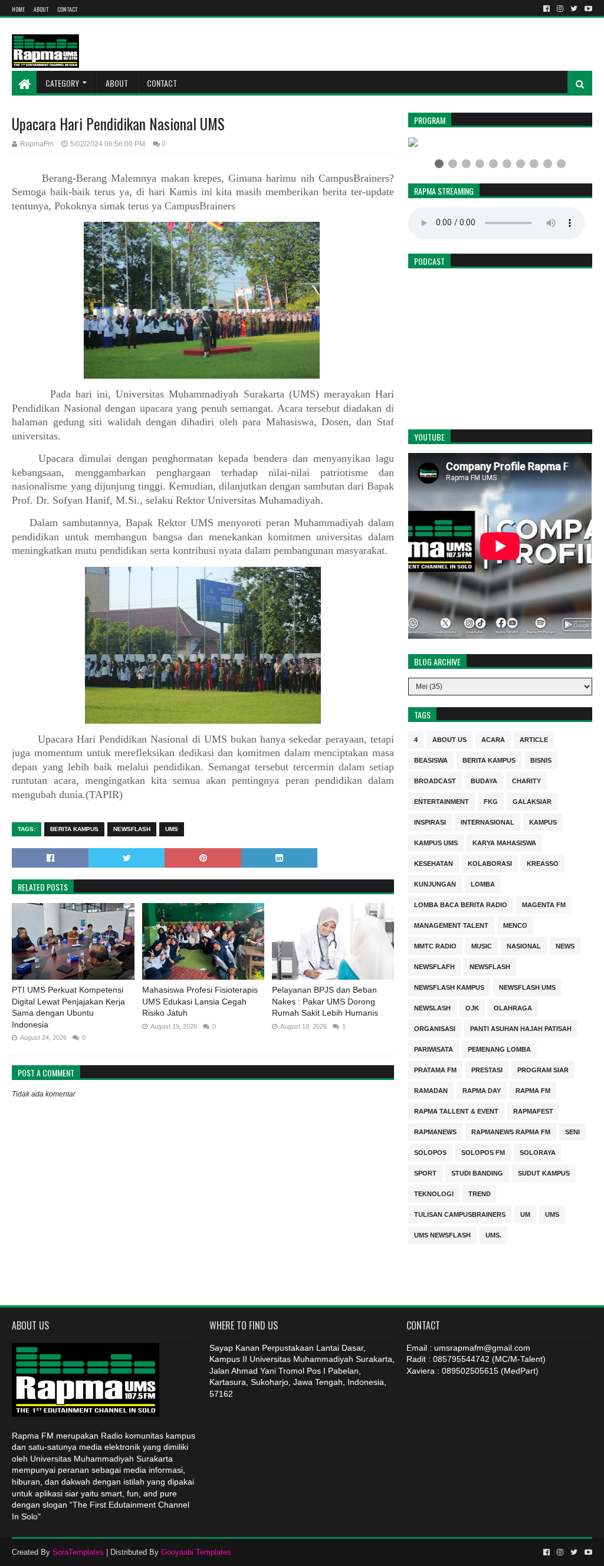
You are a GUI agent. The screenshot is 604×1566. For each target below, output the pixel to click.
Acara (493, 738)
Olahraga (513, 1007)
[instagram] (560, 9)
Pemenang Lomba (499, 1048)
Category (62, 83)
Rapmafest (533, 1110)
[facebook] (546, 9)
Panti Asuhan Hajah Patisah (521, 1027)
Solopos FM (483, 1151)
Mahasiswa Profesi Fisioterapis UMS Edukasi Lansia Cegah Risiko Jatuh (200, 1001)
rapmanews (435, 1131)
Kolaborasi (490, 862)
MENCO (515, 924)
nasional (524, 945)
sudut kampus (544, 1172)
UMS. (493, 1234)
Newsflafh (434, 966)
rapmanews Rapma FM (510, 1131)
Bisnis (541, 759)
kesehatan (433, 862)
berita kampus (74, 829)
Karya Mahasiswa (504, 842)
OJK (472, 1007)
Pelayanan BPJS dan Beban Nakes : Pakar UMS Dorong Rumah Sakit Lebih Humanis (325, 1001)
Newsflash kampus (449, 986)
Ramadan (431, 1089)
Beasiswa (431, 759)
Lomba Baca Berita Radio (460, 904)
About (41, 9)
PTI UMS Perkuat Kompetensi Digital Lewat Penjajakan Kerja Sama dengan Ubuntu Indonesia (68, 1007)
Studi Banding (477, 1172)
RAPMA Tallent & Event (456, 1110)
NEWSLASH (432, 1007)
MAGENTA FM (544, 904)
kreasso (543, 862)
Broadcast (435, 780)
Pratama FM (435, 1069)
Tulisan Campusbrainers (459, 1213)
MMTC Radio (435, 945)
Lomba (483, 883)
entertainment (441, 800)
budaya (484, 780)
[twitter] (574, 9)
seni (572, 1131)
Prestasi (487, 1069)
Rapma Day (481, 1089)
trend (479, 1193)
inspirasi (430, 821)
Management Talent (451, 924)
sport (425, 1172)
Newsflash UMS (527, 986)
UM (525, 1213)
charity (526, 780)
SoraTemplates (78, 1552)
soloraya (538, 1151)
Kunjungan (435, 883)
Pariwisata (433, 1048)
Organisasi (434, 1027)
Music (481, 945)
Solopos (430, 1151)
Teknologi (434, 1193)
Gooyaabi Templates (196, 1552)
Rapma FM (533, 1089)
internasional (487, 821)
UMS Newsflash (442, 1234)
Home (18, 9)
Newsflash (131, 829)
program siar (543, 1069)
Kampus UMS (436, 842)
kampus (543, 821)
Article (534, 738)
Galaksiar (532, 800)
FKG (491, 800)
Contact (67, 9)
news (565, 945)
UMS (171, 829)
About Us (449, 738)
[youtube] (587, 9)
